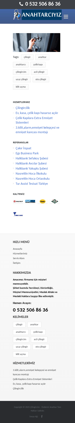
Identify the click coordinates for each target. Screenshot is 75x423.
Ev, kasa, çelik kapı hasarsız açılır (37, 113)
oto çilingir (40, 79)
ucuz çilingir (22, 79)
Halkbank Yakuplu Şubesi (32, 168)
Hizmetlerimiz (20, 253)
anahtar (42, 57)
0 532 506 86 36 (42, 4)
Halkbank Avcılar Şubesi (31, 163)
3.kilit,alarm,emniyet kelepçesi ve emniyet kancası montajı (34, 372)
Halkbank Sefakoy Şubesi (32, 158)
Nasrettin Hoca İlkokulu (31, 173)
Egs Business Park (27, 153)
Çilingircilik (23, 108)
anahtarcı (21, 64)
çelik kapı (38, 64)
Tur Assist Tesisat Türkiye (32, 184)
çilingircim (21, 72)
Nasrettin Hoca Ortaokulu (33, 179)
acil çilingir (39, 72)
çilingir (27, 57)
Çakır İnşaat (23, 148)
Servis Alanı (18, 258)
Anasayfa (17, 249)
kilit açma (21, 87)
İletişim (16, 263)
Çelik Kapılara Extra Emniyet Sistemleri (32, 379)
